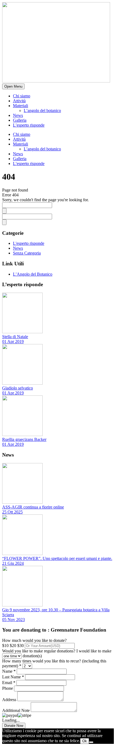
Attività (19, 100)
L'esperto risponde (28, 243)
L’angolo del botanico (42, 110)
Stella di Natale (15, 336)
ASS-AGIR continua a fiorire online (33, 507)
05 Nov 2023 (13, 619)
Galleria (19, 120)
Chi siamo (21, 96)
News (18, 115)
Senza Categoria (27, 253)
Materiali (20, 105)
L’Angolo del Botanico (32, 274)
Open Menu (13, 86)
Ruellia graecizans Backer (24, 439)
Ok (84, 741)
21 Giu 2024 (13, 563)
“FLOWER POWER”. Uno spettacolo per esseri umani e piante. (57, 558)
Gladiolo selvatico (17, 388)
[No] (91, 742)
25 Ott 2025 (12, 512)
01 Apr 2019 (13, 341)
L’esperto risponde (29, 125)
